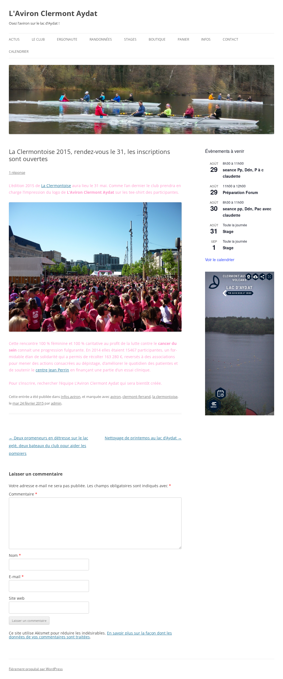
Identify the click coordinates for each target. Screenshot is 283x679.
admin (56, 403)
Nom (15, 555)
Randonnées (101, 39)
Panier (183, 39)
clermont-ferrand (136, 396)
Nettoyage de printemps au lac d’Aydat (143, 438)
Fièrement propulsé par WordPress (36, 669)
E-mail (16, 576)
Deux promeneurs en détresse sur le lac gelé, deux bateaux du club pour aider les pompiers (48, 445)
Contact (230, 39)
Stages (130, 39)
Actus (14, 39)
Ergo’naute (67, 39)
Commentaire (23, 494)
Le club (38, 39)
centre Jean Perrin (52, 370)
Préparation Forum (240, 192)
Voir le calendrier (219, 259)
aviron (115, 396)
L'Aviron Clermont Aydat (53, 13)
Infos (206, 39)
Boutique (157, 39)
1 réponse (17, 172)
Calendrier (18, 51)
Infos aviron (70, 396)
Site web (17, 598)
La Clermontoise (56, 185)
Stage (228, 231)
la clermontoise (164, 396)
